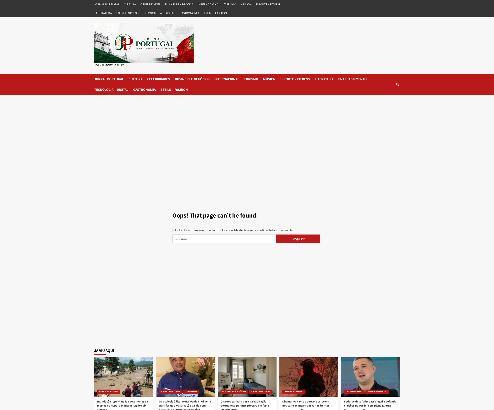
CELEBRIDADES (150, 4)
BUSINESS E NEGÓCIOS (179, 4)
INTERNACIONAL (209, 4)
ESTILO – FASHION (215, 13)
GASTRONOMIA (189, 13)
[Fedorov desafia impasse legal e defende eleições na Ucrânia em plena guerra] (370, 377)
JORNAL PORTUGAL (106, 4)
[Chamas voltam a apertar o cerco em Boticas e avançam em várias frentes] (308, 377)
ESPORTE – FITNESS (267, 4)
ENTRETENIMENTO (128, 13)
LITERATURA (104, 13)
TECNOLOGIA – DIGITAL (160, 13)
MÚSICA (246, 4)
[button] (397, 84)
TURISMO (230, 4)
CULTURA (130, 4)
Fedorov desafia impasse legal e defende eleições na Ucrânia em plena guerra (370, 404)
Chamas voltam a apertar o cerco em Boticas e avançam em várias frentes (305, 404)
